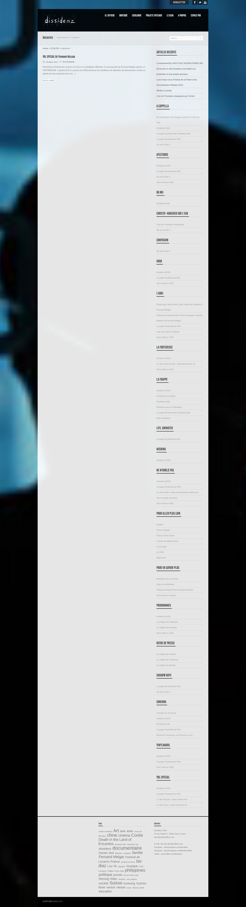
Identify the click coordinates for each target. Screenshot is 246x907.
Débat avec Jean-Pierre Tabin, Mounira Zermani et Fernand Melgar (179, 307)
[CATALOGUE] (138, 15)
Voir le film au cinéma (166, 595)
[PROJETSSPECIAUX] (155, 15)
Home (45, 48)
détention (118, 853)
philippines (135, 870)
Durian (103, 853)
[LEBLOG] (171, 15)
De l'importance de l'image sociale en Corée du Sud (177, 120)
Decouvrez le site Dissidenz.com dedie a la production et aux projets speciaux (176, 71)
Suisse (115, 882)
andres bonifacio (105, 831)
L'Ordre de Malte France (167, 541)
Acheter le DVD (163, 166)
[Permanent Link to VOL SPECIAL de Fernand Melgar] (59, 56)
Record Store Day (131, 875)
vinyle (129, 888)
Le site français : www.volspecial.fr (171, 799)
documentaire (127, 848)
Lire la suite (48, 80)
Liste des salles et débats (167, 332)
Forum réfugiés (163, 530)
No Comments (68, 62)
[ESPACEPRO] (197, 15)
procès (117, 875)
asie (123, 831)
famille (137, 853)
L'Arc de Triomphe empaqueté (170, 224)
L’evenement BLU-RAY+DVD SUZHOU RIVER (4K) (179, 63)
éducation (105, 891)
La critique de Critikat (166, 654)
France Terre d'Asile (165, 535)
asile (130, 831)
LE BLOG (54, 48)
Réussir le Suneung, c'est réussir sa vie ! (174, 735)
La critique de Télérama (167, 622)
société (103, 883)
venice (111, 887)
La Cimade (161, 547)
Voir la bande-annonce (166, 498)
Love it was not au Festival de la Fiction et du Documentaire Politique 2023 (176, 82)
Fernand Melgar (111, 857)
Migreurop (161, 558)
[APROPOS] (183, 15)
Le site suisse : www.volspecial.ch (171, 805)
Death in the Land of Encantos (114, 841)
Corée (137, 835)
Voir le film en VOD (165, 182)
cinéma (124, 835)
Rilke (113, 879)
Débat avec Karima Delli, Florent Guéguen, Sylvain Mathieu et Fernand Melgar (179, 318)
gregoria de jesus (128, 862)
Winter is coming (164, 90)
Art (116, 830)
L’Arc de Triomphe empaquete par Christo (175, 96)
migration (121, 866)
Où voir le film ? (163, 145)
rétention (121, 879)
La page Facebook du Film (168, 139)
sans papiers (131, 879)
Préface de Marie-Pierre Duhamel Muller (174, 590)
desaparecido (120, 844)
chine (112, 835)
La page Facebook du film (168, 278)
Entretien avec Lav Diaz (167, 579)
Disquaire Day (133, 844)
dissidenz (105, 848)
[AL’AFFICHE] (111, 15)
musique (132, 866)
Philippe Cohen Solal (115, 871)
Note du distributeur (165, 584)
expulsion (127, 853)
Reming (104, 879)
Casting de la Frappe (166, 396)
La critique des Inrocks (166, 627)
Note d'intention (163, 418)
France (115, 861)
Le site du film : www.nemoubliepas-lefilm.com (177, 492)
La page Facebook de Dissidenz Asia (173, 133)
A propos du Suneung (166, 713)
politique (105, 874)
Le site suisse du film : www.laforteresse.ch (175, 364)
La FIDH (160, 552)
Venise (121, 887)
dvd (111, 853)
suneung (129, 883)
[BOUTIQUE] (124, 15)
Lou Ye (112, 866)
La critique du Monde (166, 665)
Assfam (159, 524)
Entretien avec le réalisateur (169, 407)
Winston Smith (138, 888)
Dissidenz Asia (163, 128)
